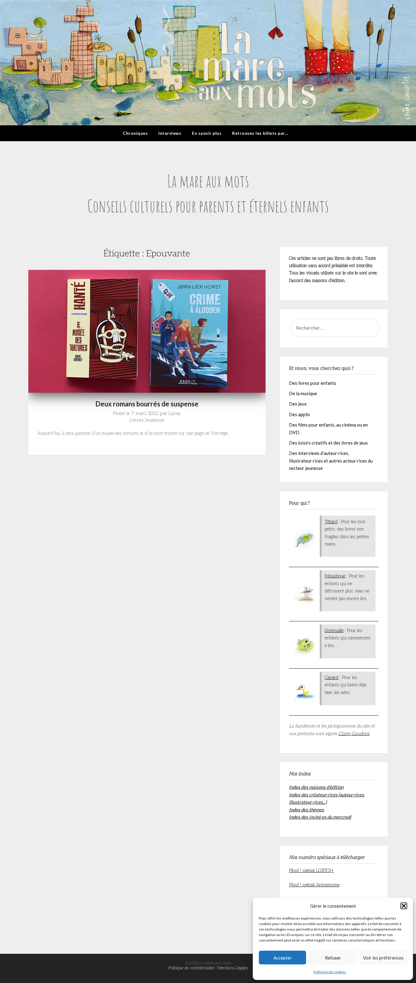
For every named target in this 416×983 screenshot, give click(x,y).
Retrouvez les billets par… (260, 133)
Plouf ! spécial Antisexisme (314, 885)
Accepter (282, 957)
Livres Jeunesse (146, 420)
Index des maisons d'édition (316, 787)
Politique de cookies (329, 972)
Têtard (331, 521)
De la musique (303, 393)
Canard (331, 677)
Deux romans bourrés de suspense (147, 404)
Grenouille (334, 630)
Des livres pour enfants (312, 383)
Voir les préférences (383, 957)
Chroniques (135, 133)
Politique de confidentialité (191, 967)
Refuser (333, 957)
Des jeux (298, 403)
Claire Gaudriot (353, 733)
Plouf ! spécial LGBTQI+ (311, 870)
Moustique (335, 576)
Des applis (299, 414)
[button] (404, 906)
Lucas (174, 413)
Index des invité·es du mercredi (320, 817)
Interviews (169, 133)
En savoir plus (206, 133)
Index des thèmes (306, 809)
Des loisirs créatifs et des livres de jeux (328, 442)
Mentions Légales (233, 967)
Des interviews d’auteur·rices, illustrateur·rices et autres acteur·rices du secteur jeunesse (331, 460)
